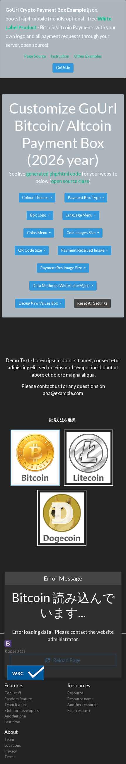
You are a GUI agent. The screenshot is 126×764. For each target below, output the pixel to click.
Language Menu (79, 215)
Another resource (82, 704)
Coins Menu (37, 232)
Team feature (15, 704)
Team (9, 739)
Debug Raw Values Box (39, 303)
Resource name (80, 698)
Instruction (60, 56)
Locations (12, 745)
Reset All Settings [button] (92, 303)
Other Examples (88, 56)
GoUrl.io (63, 67)
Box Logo (38, 215)
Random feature (18, 698)
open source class (70, 181)
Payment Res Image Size (61, 267)
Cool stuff (12, 693)
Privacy (10, 751)
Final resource (79, 710)
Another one (15, 716)
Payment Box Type (84, 197)
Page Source (35, 56)
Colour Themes (35, 197)
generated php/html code (53, 173)
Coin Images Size (81, 232)
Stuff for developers (21, 710)
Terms (9, 756)
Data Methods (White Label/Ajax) (62, 285)
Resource (75, 693)
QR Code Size (30, 250)
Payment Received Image (83, 250)
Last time (12, 722)
